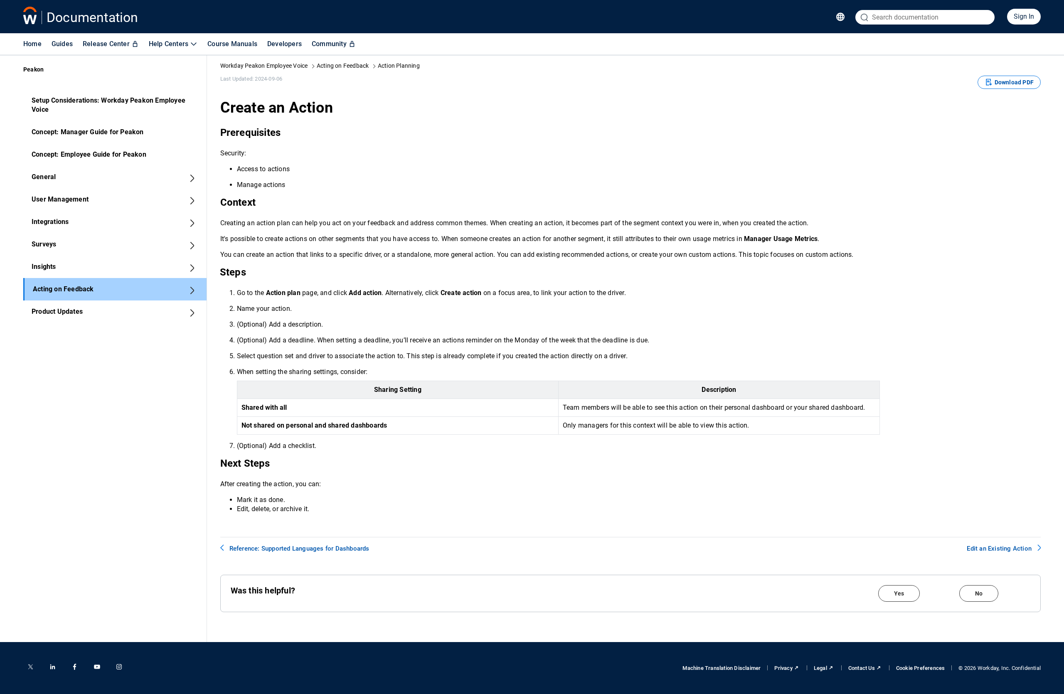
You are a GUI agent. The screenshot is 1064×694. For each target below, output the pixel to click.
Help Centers (168, 44)
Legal (820, 668)
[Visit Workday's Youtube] (97, 667)
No (979, 593)
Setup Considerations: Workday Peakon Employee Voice (108, 104)
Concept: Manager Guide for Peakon (88, 132)
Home (32, 44)
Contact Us (861, 668)
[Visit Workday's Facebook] (74, 667)
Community (329, 44)
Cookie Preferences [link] (920, 668)
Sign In (1024, 16)
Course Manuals (232, 44)
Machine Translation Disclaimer (721, 668)
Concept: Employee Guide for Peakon (89, 154)
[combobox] (925, 17)
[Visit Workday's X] (30, 667)
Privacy (783, 668)
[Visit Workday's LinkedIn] (52, 667)
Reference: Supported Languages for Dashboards (299, 548)
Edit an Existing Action (999, 548)
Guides (62, 44)
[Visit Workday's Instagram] (119, 667)
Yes (899, 593)
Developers (284, 44)
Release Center (106, 44)
